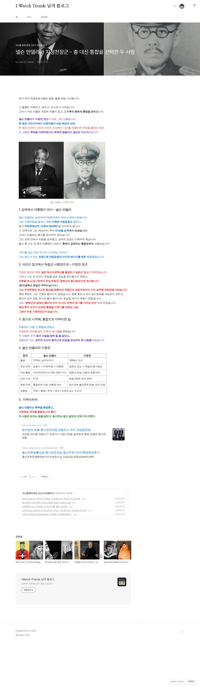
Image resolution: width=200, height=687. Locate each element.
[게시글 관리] (34, 476)
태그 (29, 17)
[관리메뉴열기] (194, 5)
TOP (181, 632)
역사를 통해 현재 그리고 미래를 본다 (38, 493)
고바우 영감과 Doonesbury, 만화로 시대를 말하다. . (47, 514)
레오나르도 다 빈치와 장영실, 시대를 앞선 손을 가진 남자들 (51, 498)
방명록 (44, 17)
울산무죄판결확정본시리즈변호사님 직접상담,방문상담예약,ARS (58, 456)
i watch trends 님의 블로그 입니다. (37, 583)
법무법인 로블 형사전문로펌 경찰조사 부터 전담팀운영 (56, 429)
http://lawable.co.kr (32, 425)
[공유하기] (30, 476)
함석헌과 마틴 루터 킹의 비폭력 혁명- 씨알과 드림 (46, 502)
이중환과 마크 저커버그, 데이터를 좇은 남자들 (44, 506)
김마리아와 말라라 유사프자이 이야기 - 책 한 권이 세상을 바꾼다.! (54, 510)
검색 (174, 6)
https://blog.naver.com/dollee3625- (40, 448)
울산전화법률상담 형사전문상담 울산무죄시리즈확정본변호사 (61, 452)
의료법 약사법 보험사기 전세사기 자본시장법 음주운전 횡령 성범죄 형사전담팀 (64, 435)
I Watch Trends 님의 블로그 (42, 6)
